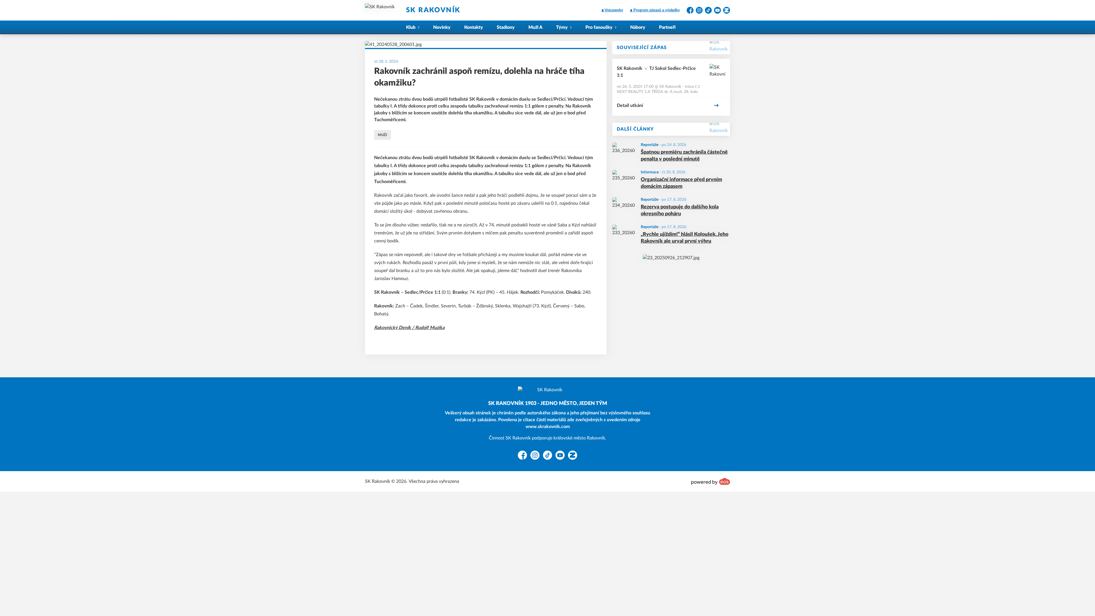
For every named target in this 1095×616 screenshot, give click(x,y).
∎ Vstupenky (612, 10)
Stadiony (506, 27)
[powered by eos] (710, 481)
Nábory (637, 27)
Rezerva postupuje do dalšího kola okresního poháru (680, 210)
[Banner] (671, 257)
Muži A (535, 27)
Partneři (667, 27)
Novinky (442, 27)
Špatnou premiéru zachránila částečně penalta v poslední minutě (684, 156)
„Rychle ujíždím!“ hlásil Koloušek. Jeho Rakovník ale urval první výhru (684, 238)
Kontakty (473, 27)
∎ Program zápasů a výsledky (655, 10)
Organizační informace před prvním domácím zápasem (681, 183)
